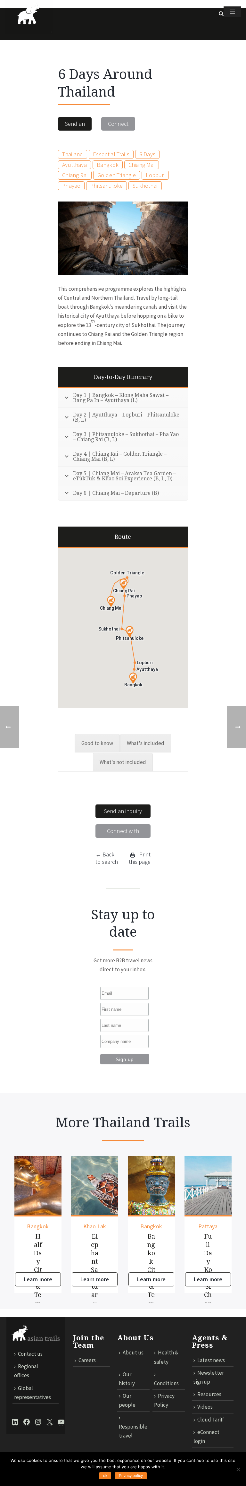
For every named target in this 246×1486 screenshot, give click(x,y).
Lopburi (155, 175)
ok (105, 1475)
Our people (127, 1400)
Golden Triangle (116, 175)
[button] (123, 584)
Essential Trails (111, 154)
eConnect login (206, 1437)
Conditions (166, 1383)
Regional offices (26, 1371)
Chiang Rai (74, 175)
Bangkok (108, 164)
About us (133, 1352)
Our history (127, 1379)
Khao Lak (44, 1226)
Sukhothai (145, 185)
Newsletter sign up (208, 1377)
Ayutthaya (74, 164)
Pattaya (158, 1226)
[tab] (97, 743)
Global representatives (32, 1393)
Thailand (72, 154)
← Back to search (106, 858)
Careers (87, 1360)
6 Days (147, 154)
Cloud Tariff (210, 1419)
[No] (238, 1469)
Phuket (214, 1226)
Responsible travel (133, 1431)
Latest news (211, 1360)
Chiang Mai (141, 164)
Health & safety (166, 1357)
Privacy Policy (164, 1400)
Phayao (71, 185)
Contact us (30, 1353)
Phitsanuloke (106, 185)
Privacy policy (131, 1475)
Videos (205, 1406)
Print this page (140, 858)
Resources (209, 1394)
